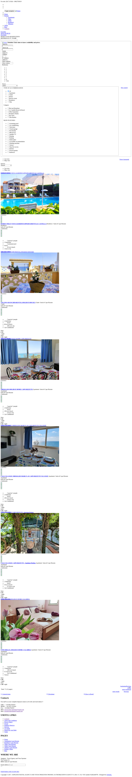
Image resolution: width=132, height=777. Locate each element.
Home (6, 14)
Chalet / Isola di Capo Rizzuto (44, 302)
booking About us (9, 725)
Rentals (6, 16)
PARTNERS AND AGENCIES (10, 771)
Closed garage (13, 129)
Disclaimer (51, 694)
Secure (6, 724)
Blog (5, 27)
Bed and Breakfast (14, 108)
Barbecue (12, 152)
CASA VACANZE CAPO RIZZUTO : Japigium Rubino (17, 512)
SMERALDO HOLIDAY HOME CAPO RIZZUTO (16, 338)
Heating (11, 136)
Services (6, 727)
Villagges (10, 24)
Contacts (6, 28)
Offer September (13, 112)
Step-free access (13, 147)
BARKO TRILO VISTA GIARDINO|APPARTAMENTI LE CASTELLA (22, 173)
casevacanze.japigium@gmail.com (14, 709)
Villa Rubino (12, 117)
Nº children (5, 58)
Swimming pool (13, 123)
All (10, 91)
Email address (5, 765)
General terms (6, 694)
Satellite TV (12, 134)
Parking (11, 138)
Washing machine (14, 143)
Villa (10, 102)
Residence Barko (14, 113)
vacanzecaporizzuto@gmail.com (13, 711)
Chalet (11, 95)
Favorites (3, 32)
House (11, 96)
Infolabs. (109, 774)
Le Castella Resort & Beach (17, 110)
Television (12, 127)
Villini (9, 20)
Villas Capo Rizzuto (10, 744)
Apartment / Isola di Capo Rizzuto (42, 389)
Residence (11, 22)
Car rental (7, 728)
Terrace (11, 145)
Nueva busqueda (124, 159)
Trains (6, 732)
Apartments (11, 17)
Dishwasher (12, 139)
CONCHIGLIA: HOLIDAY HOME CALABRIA (15, 599)
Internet (11, 148)
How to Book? (89, 694)
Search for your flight (10, 730)
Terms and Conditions (10, 720)
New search (124, 87)
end (130, 689)
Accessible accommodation (17, 141)
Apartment (12, 93)
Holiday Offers (8, 749)
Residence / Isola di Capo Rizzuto (56, 224)
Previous (128, 686)
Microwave (12, 132)
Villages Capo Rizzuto (10, 747)
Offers (6, 25)
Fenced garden (13, 150)
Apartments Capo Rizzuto (11, 741)
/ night (2, 334)
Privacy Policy (8, 722)
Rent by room (13, 98)
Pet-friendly (12, 131)
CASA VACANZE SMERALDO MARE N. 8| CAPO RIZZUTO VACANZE (23, 425)
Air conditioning (14, 125)
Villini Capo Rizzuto (10, 746)
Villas (9, 19)
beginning (123, 686)
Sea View (11, 115)
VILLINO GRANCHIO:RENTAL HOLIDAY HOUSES (17, 252)
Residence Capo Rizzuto (11, 742)
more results (125, 689)
